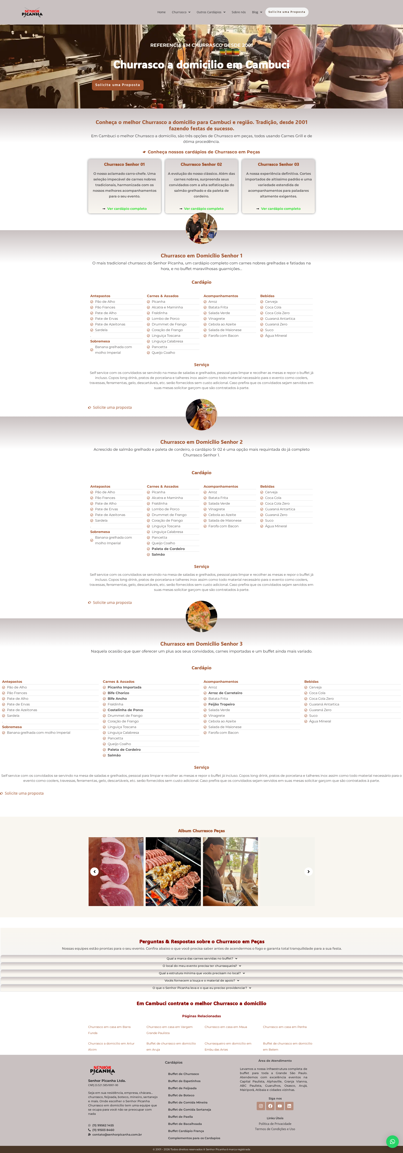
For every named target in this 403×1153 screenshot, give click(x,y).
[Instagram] (261, 1106)
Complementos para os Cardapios (194, 1138)
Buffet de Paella (180, 1117)
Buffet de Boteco (181, 1095)
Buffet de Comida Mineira (188, 1102)
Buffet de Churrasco (183, 1074)
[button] (181, 12)
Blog (255, 12)
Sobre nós (239, 12)
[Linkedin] (289, 1106)
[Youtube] (280, 1106)
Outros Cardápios (209, 12)
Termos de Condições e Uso (275, 1129)
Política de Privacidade (275, 1124)
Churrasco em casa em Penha (285, 1027)
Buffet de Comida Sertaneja (189, 1109)
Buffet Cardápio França (186, 1131)
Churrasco (179, 12)
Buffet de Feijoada (182, 1088)
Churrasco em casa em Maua (226, 1027)
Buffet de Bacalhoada (185, 1124)
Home (161, 12)
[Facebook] (270, 1106)
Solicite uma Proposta (286, 12)
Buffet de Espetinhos (184, 1081)
